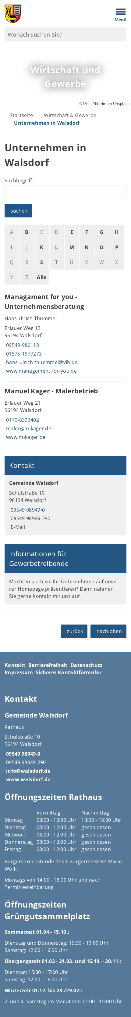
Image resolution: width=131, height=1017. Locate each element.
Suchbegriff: (19, 180)
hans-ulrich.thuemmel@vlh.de (41, 362)
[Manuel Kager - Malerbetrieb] (65, 414)
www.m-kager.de (25, 437)
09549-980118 (22, 345)
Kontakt (15, 665)
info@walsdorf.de (27, 771)
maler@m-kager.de (28, 428)
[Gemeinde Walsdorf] (65, 505)
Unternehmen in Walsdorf (47, 123)
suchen (19, 210)
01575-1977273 (23, 353)
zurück (75, 631)
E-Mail (17, 527)
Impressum (19, 672)
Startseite (21, 115)
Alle (41, 277)
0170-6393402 (22, 420)
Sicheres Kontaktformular (68, 672)
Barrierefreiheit (48, 665)
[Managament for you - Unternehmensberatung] (65, 334)
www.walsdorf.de (28, 779)
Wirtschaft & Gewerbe (70, 115)
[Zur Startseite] (49, 14)
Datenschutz (86, 665)
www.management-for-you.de (41, 370)
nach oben (109, 631)
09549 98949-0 (27, 510)
